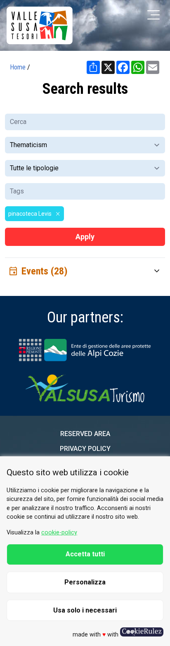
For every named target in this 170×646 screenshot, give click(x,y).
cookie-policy (59, 532)
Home (18, 67)
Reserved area (85, 434)
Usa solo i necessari (85, 610)
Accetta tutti (85, 554)
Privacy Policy (85, 449)
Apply (85, 236)
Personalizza (85, 582)
